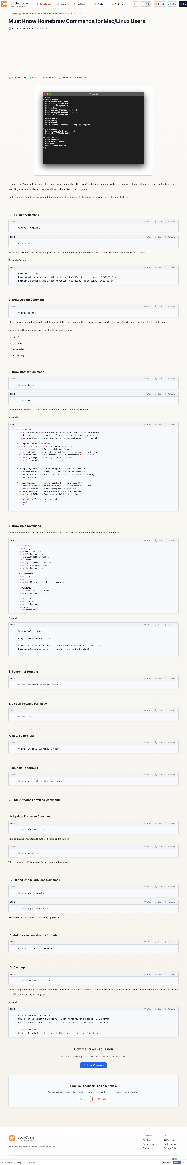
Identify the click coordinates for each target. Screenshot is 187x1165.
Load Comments (95, 1065)
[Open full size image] (93, 131)
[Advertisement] (96, 52)
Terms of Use (170, 1140)
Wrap (149, 221)
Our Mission (148, 1144)
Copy (160, 221)
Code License (170, 1144)
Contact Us (148, 1148)
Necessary (166, 1162)
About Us (147, 1140)
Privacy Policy (171, 1148)
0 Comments (81, 78)
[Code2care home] (15, 4)
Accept (177, 1162)
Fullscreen (172, 221)
